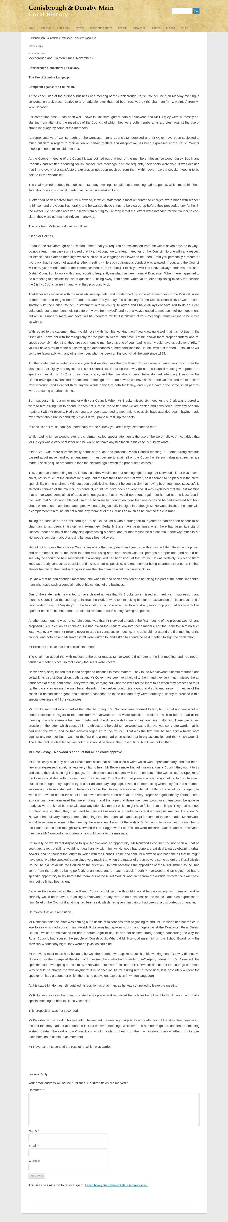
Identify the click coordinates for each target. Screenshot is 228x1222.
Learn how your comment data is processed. (116, 1185)
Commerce (139, 28)
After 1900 (63, 28)
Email (33, 1145)
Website (34, 1161)
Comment (36, 1090)
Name (33, 1130)
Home (31, 28)
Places (170, 28)
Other (184, 28)
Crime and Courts (101, 28)
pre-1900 (46, 28)
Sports (155, 28)
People (122, 28)
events (80, 28)
